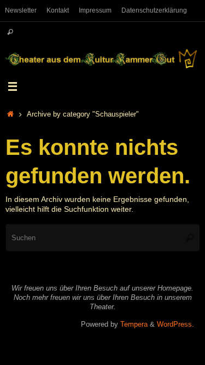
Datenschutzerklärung (154, 10)
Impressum (95, 10)
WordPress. (175, 324)
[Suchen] (10, 32)
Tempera (134, 324)
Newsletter (21, 10)
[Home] (10, 114)
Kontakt (57, 10)
